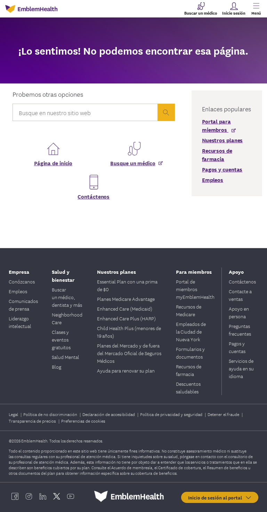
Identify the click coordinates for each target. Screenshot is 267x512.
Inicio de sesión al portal (216, 497)
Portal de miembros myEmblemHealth (195, 289)
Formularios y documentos (190, 352)
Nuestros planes (116, 271)
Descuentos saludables (188, 387)
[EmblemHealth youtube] (70, 496)
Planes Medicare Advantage (126, 299)
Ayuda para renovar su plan (126, 370)
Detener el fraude (224, 414)
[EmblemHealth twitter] (56, 496)
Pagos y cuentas (237, 347)
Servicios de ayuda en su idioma (241, 368)
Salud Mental (65, 357)
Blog (56, 366)
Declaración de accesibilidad (109, 414)
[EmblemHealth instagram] (29, 496)
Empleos (18, 291)
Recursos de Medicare (188, 310)
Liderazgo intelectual (20, 322)
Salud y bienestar (63, 275)
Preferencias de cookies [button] (83, 420)
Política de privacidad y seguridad (171, 414)
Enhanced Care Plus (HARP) (126, 318)
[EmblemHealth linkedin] (43, 496)
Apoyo (236, 271)
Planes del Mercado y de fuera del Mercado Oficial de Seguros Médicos (129, 353)
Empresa (19, 271)
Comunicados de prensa (23, 304)
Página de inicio (53, 163)
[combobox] (85, 114)
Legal (14, 414)
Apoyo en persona (239, 312)
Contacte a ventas (240, 295)
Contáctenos (94, 196)
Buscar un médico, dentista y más (67, 297)
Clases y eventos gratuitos (61, 339)
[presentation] (166, 112)
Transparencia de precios (33, 420)
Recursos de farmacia (188, 370)
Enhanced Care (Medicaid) (124, 308)
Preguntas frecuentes (240, 329)
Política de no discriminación (50, 414)
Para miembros (194, 271)
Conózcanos (22, 281)
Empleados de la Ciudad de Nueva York (191, 331)
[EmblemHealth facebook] (15, 496)
